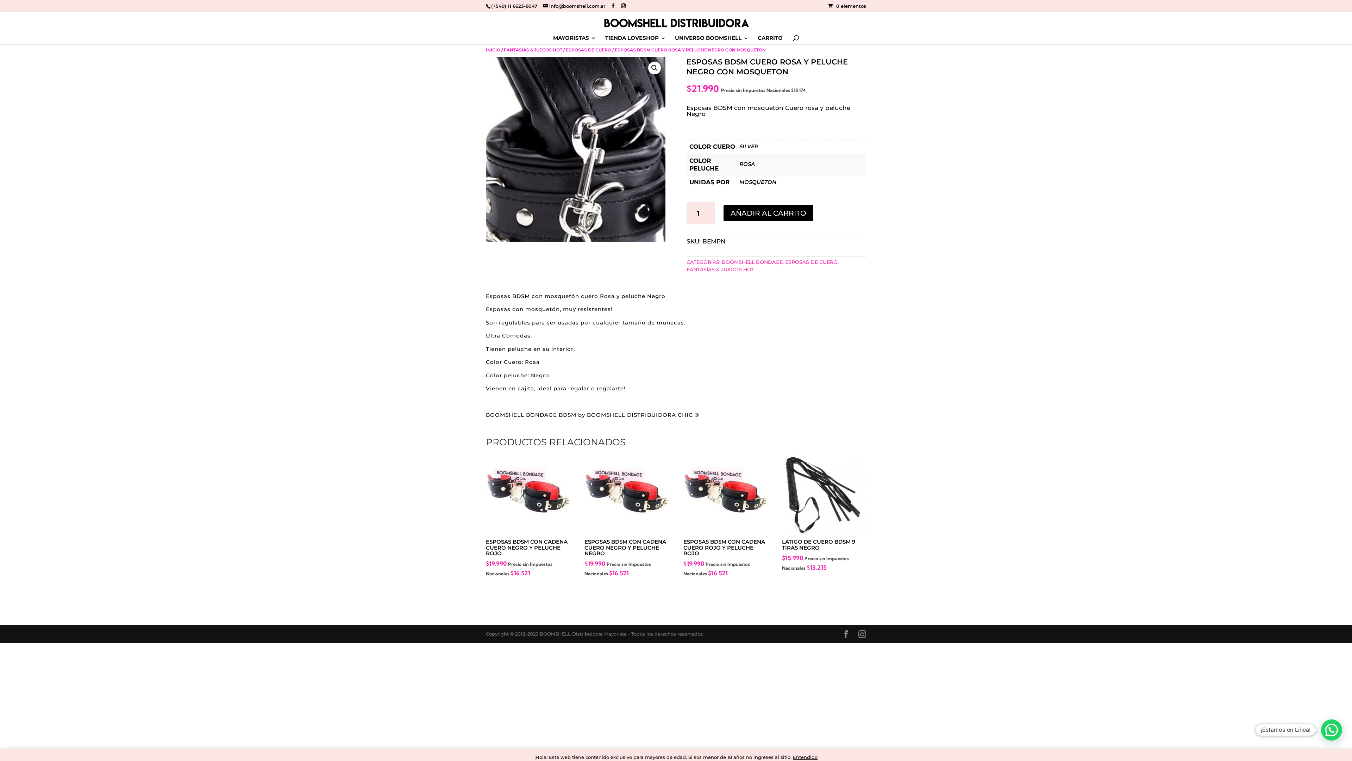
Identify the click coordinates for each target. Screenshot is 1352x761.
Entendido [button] (805, 757)
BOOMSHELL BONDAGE (752, 262)
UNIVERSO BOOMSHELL (708, 38)
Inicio (493, 49)
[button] (654, 68)
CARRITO (770, 38)
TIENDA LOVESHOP (632, 38)
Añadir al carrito (768, 213)
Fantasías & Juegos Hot (533, 49)
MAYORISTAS (571, 38)
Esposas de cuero (588, 49)
